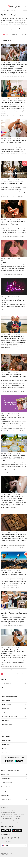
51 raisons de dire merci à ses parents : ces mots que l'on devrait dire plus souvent (14, 65)
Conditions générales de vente (8, 812)
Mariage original (5, 795)
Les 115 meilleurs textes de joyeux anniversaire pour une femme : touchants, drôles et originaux (13, 376)
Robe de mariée (5, 774)
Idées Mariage (10, 10)
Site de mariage (20, 822)
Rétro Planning (6, 736)
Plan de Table (5, 744)
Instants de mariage (7, 724)
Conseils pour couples (18, 34)
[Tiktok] (18, 838)
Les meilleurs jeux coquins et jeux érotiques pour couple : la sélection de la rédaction (13, 300)
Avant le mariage (6, 683)
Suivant (13, 670)
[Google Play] (17, 831)
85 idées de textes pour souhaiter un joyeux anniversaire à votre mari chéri (12, 182)
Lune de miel (5, 708)
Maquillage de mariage (6, 791)
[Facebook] (2, 838)
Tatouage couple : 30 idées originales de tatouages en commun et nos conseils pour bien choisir (14, 613)
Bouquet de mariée (6, 799)
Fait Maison (5, 720)
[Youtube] (15, 838)
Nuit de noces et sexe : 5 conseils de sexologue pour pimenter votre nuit (12, 497)
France (6, 845)
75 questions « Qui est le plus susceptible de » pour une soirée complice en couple (13, 101)
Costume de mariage (6, 787)
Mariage (3, 10)
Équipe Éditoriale (5, 822)
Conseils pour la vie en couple (9, 716)
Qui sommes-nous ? (17, 820)
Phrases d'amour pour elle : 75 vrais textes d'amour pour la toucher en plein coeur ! (13, 535)
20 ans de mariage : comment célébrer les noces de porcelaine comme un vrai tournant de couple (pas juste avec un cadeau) (13, 458)
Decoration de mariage (6, 782)
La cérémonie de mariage (9, 688)
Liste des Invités (6, 740)
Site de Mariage (6, 753)
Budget (4, 748)
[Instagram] (12, 838)
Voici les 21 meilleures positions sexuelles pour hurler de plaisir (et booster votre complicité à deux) (13, 651)
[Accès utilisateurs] (26, 7)
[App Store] (6, 831)
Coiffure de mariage (6, 778)
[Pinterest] (8, 838)
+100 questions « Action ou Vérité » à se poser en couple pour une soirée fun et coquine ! (13, 417)
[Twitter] (5, 838)
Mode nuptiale (6, 700)
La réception (5, 692)
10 (25, 673)
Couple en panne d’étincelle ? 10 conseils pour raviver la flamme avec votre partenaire (13, 142)
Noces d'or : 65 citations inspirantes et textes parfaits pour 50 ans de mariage (13, 337)
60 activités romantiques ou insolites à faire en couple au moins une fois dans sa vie (13, 574)
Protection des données (6, 814)
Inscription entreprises (6, 820)
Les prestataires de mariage (9, 696)
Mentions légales (11, 810)
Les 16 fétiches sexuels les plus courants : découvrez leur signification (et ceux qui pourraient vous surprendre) (13, 223)
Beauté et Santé (6, 704)
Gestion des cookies (19, 814)
